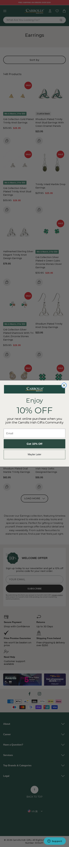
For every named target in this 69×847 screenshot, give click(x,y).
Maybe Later (34, 454)
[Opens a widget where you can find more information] (55, 841)
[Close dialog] (64, 385)
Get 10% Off (34, 443)
